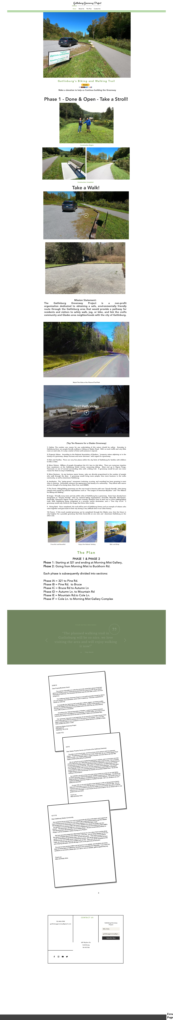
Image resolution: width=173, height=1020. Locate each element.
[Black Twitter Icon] (67, 957)
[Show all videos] (86, 435)
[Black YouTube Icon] (63, 957)
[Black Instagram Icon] (58, 957)
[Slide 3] (87, 659)
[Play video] (86, 215)
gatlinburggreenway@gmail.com (60, 924)
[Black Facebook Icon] (54, 957)
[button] (85, 268)
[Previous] (46, 640)
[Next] (125, 640)
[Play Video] (86, 412)
